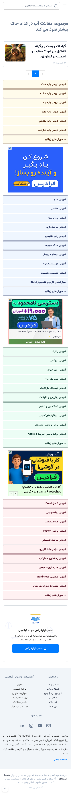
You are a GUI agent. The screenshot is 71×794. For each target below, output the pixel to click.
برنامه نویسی (19, 689)
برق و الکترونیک (19, 698)
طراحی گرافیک (20, 702)
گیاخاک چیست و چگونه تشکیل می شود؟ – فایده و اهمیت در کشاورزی (48, 51)
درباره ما (53, 707)
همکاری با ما (53, 689)
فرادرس (53, 698)
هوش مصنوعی (19, 693)
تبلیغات (53, 702)
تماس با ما (53, 685)
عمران (20, 685)
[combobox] (29, 5)
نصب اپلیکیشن (34, 648)
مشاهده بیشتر (60, 759)
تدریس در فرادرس (53, 693)
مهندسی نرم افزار (19, 707)
